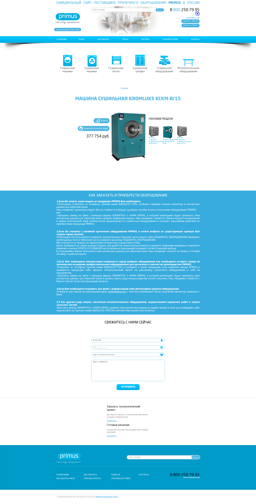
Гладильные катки (116, 70)
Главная (124, 88)
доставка (145, 39)
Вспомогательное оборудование (188, 70)
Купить (104, 121)
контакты (195, 39)
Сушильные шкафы (140, 70)
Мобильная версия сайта (106, 497)
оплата (125, 39)
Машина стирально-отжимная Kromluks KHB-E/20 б (184, 140)
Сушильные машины (91, 70)
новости (115, 475)
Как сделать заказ (65, 479)
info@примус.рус (193, 18)
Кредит (82, 39)
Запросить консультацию (96, 128)
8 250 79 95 (185, 10)
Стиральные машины (67, 70)
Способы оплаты (92, 479)
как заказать (103, 39)
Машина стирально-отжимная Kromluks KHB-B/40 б (156, 140)
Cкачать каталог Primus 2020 (68, 29)
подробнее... (112, 421)
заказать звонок (190, 21)
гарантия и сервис (170, 39)
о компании (61, 39)
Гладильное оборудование (164, 70)
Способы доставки (120, 479)
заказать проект (190, 25)
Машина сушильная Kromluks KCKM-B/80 (170, 141)
